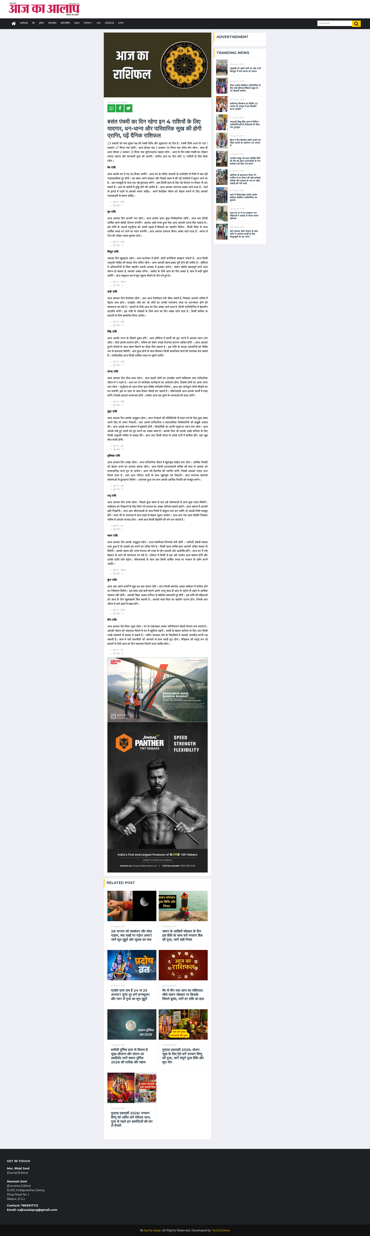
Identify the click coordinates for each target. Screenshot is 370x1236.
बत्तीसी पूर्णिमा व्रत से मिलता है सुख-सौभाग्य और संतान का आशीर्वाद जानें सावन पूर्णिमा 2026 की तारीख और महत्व (129, 1056)
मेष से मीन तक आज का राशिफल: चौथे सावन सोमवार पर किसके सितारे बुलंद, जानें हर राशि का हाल (183, 994)
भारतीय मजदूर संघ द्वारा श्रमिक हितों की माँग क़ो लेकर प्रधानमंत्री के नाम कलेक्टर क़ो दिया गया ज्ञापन (245, 161)
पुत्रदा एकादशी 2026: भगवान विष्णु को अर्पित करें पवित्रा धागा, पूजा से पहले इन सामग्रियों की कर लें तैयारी (131, 1119)
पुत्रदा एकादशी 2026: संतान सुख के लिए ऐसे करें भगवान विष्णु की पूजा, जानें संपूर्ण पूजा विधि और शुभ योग (183, 1056)
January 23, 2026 (117, 102)
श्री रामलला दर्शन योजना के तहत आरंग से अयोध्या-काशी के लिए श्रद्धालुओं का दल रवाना (244, 234)
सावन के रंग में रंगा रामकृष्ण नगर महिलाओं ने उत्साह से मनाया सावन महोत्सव (244, 216)
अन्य (98, 23)
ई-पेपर (121, 23)
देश (33, 23)
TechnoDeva (221, 1230)
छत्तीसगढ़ (24, 23)
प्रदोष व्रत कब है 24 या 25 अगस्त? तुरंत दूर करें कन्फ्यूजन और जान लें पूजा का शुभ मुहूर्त (130, 994)
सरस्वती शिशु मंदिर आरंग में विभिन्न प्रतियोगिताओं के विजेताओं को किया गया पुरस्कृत (245, 124)
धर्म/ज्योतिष (65, 23)
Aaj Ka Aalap (152, 1230)
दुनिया (41, 23)
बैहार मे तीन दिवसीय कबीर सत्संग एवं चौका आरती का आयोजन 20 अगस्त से (245, 143)
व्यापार (76, 23)
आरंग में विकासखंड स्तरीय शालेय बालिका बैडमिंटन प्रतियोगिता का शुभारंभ (243, 197)
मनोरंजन (87, 23)
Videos (109, 23)
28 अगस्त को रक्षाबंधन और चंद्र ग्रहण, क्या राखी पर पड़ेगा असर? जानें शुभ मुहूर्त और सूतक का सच (131, 935)
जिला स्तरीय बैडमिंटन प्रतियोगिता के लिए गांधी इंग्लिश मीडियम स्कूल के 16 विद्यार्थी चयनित (245, 88)
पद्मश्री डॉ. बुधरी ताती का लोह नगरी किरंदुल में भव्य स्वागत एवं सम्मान (245, 69)
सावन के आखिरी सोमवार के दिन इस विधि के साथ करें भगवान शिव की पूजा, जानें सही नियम (182, 935)
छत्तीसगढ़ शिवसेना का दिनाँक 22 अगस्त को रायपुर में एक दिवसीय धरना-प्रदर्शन (244, 106)
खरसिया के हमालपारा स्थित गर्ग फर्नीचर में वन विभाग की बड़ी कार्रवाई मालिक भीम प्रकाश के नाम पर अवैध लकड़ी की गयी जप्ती (245, 179)
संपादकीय (52, 23)
